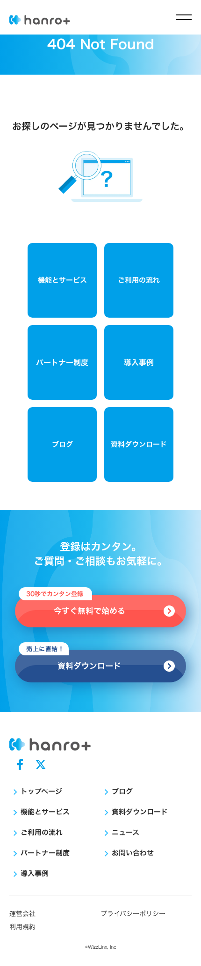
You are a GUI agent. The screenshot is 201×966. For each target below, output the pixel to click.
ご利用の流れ (139, 280)
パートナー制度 (62, 362)
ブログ (62, 444)
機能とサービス (62, 280)
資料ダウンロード (139, 444)
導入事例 (139, 362)
